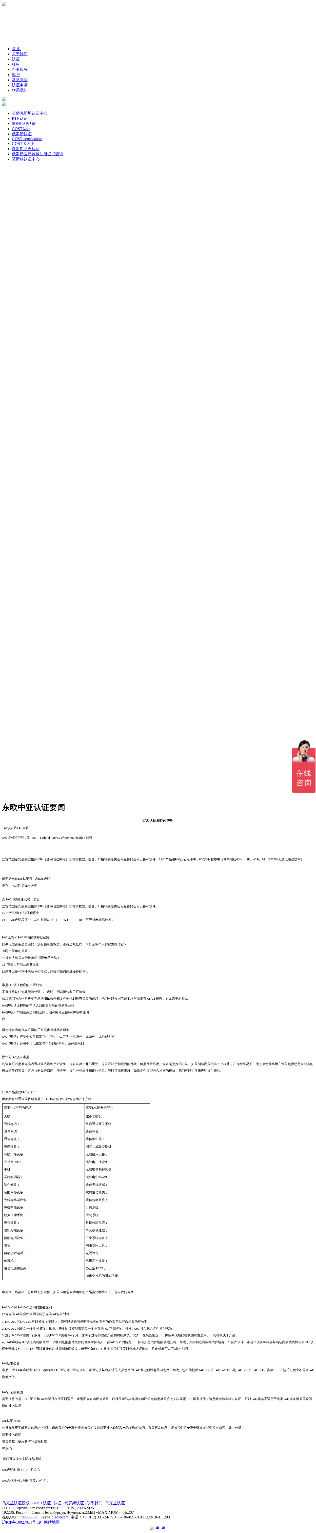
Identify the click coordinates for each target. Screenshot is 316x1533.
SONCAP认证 (24, 123)
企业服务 (20, 69)
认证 (16, 59)
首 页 (16, 49)
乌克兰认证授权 (16, 1503)
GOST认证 (21, 129)
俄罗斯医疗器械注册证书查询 (37, 154)
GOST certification (27, 139)
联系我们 (20, 90)
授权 (16, 64)
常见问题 (20, 80)
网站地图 (52, 1522)
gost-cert (61, 1517)
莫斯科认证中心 (26, 159)
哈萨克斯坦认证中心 (29, 113)
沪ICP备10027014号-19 (21, 1522)
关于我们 (20, 54)
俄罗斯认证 (22, 134)
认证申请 (20, 85)
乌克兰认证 (115, 1503)
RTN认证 (20, 118)
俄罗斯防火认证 (26, 149)
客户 (16, 75)
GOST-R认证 (23, 143)
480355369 (29, 1517)
